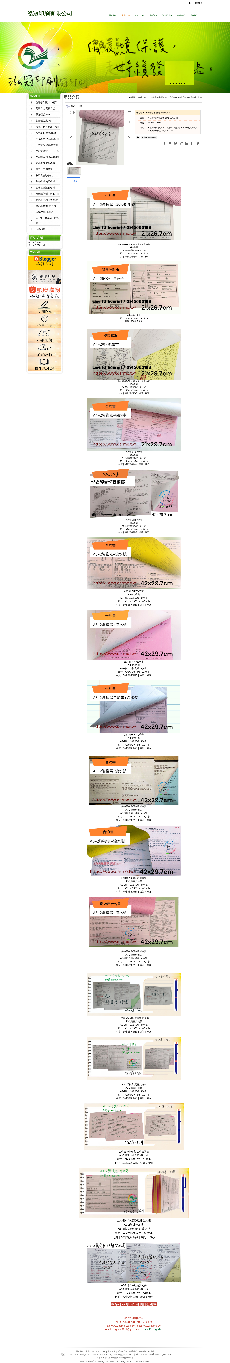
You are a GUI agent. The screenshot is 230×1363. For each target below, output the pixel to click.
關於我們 (113, 15)
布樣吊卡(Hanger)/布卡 (47, 126)
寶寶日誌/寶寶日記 (45, 108)
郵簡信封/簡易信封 (45, 181)
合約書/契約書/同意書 (47, 145)
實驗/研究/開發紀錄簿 (47, 199)
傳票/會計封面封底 (45, 193)
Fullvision (145, 1361)
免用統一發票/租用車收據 (48, 220)
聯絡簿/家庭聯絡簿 (45, 163)
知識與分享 (167, 15)
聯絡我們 (194, 15)
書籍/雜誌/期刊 (43, 120)
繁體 (152, 1351)
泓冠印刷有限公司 (49, 13)
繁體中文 (198, 3)
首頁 (133, 97)
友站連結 (181, 15)
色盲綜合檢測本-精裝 (46, 102)
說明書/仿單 (42, 151)
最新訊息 (153, 15)
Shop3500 (133, 1361)
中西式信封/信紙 (44, 175)
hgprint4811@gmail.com (120, 1354)
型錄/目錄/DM (43, 114)
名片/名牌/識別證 (44, 212)
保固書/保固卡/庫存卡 (47, 157)
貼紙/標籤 (41, 229)
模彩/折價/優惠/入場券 (47, 206)
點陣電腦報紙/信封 (45, 187)
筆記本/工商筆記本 (45, 169)
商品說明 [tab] (73, 181)
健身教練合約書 (149, 137)
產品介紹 (126, 15)
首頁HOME (139, 15)
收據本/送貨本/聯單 (46, 139)
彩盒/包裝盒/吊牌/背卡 (47, 132)
